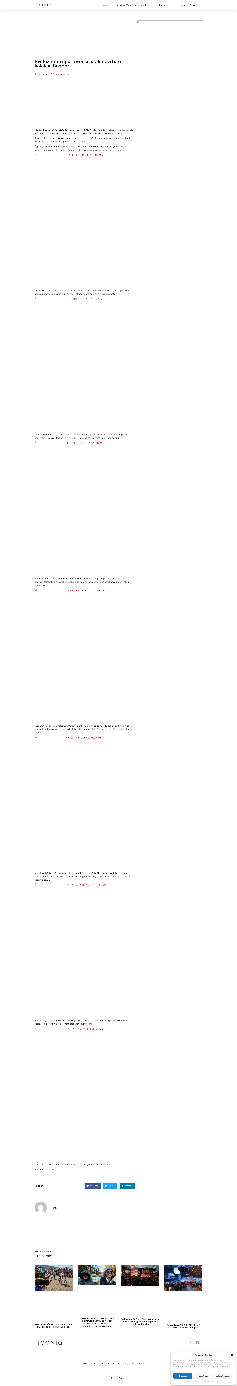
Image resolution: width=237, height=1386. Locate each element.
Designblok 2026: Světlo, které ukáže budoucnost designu (183, 1326)
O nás (111, 1363)
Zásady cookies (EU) (143, 1363)
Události (66, 74)
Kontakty (123, 1363)
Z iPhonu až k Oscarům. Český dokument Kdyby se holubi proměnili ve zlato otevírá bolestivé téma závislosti (97, 1322)
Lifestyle (104, 5)
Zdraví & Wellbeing (126, 5)
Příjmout (183, 1376)
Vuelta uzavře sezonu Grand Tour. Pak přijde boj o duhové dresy (54, 1325)
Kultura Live (165, 5)
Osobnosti (146, 5)
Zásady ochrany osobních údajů (208, 1382)
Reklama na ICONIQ (93, 1363)
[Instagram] (191, 1342)
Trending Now (187, 5)
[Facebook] (197, 1342)
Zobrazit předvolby (223, 1376)
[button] (232, 1355)
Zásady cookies (191, 1382)
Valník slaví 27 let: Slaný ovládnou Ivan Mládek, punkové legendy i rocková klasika (140, 1322)
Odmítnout (203, 1376)
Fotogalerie (57, 74)
